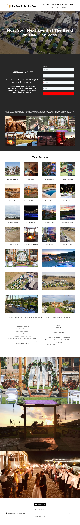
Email (44, 85)
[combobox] (44, 82)
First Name (45, 66)
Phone (44, 79)
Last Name (45, 72)
